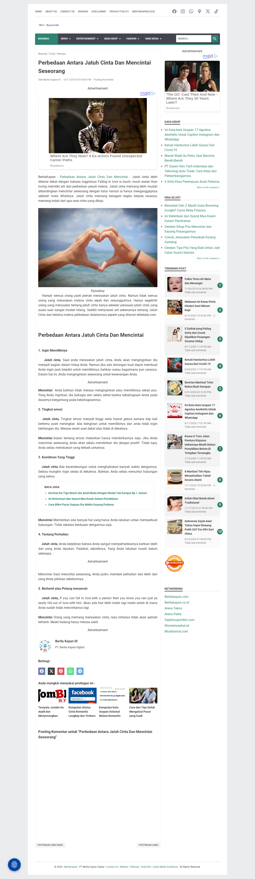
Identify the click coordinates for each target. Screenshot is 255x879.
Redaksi (83, 11)
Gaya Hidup (111, 38)
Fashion (131, 38)
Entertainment (85, 38)
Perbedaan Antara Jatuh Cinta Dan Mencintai (94, 177)
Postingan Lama (148, 845)
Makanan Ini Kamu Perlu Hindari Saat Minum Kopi (200, 306)
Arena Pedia (173, 614)
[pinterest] (60, 671)
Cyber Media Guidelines (165, 866)
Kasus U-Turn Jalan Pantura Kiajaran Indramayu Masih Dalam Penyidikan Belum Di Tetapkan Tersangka (200, 445)
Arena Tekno (173, 608)
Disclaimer (99, 11)
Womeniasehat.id (177, 626)
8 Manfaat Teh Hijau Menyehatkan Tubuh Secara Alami (198, 475)
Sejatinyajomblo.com (179, 620)
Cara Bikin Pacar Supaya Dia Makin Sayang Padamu (81, 504)
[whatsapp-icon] (191, 11)
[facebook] (41, 671)
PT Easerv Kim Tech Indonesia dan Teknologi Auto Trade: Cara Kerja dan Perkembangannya (191, 171)
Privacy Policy (119, 11)
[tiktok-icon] (216, 11)
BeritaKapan (70, 866)
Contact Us (67, 11)
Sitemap (134, 866)
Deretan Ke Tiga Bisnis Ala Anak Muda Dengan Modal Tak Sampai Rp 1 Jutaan (97, 493)
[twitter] (51, 671)
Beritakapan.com (176, 597)
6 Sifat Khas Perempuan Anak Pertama (192, 182)
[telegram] (79, 671)
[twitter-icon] (208, 11)
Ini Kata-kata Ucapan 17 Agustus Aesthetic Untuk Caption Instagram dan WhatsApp (192, 134)
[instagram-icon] (183, 11)
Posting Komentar (104, 79)
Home (38, 11)
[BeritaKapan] (47, 25)
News (64, 38)
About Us (51, 11)
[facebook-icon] (174, 11)
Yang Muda (152, 38)
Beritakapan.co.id (143, 11)
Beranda (43, 38)
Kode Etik (146, 866)
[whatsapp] (70, 671)
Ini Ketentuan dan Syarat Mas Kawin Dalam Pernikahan (83, 498)
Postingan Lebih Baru (50, 845)
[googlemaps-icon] (199, 11)
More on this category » (208, 187)
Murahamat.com (176, 631)
